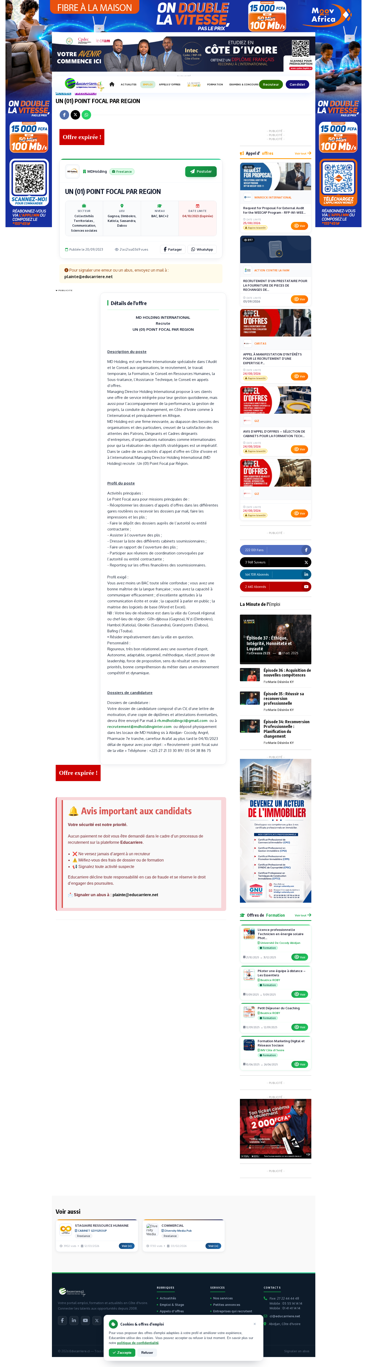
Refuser (147, 1353)
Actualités (168, 1298)
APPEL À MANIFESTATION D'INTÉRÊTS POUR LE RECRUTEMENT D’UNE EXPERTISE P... (272, 358)
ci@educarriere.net (285, 1316)
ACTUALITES (129, 84)
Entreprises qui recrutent (232, 1311)
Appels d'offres (172, 1311)
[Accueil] (111, 84)
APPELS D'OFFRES (170, 84)
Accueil (63, 93)
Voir (302, 226)
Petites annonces (226, 1305)
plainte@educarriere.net (135, 895)
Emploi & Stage (172, 1305)
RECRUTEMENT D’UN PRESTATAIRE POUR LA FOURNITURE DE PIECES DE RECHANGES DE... (275, 285)
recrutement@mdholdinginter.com (139, 726)
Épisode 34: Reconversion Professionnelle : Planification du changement (287, 729)
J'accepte (124, 1353)
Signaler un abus (296, 1351)
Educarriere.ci (79, 1351)
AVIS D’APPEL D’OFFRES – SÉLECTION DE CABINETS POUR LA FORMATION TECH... (274, 433)
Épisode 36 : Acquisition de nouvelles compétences (287, 673)
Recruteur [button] (271, 84)
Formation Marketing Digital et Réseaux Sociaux (281, 1043)
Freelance (85, 93)
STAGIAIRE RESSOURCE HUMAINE (102, 1225)
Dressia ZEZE (260, 653)
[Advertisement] (76, 368)
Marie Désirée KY (281, 682)
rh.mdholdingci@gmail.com (182, 720)
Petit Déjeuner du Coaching (279, 1008)
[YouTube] (85, 1320)
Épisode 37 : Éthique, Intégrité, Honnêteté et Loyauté (269, 643)
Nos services (223, 1298)
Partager (175, 249)
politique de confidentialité (138, 1343)
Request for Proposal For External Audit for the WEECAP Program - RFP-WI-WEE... (274, 210)
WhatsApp (205, 249)
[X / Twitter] (96, 1320)
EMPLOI (148, 84)
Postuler (204, 171)
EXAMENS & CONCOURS (244, 84)
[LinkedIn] (73, 1320)
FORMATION (215, 84)
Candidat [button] (297, 84)
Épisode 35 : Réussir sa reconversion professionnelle (284, 698)
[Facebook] (62, 1320)
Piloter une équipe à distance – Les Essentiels (282, 973)
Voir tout (300, 153)
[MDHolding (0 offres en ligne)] (72, 171)
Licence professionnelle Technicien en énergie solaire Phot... (281, 934)
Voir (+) (127, 1246)
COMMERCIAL (173, 1225)
